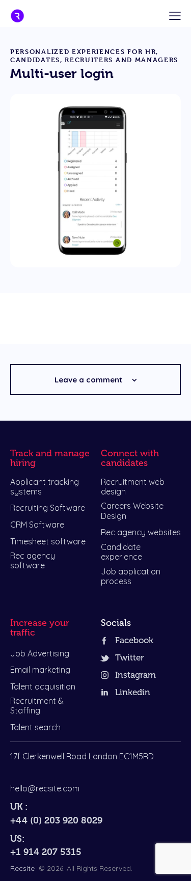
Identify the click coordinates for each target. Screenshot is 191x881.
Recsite (22, 868)
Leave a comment (89, 379)
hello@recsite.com (44, 788)
